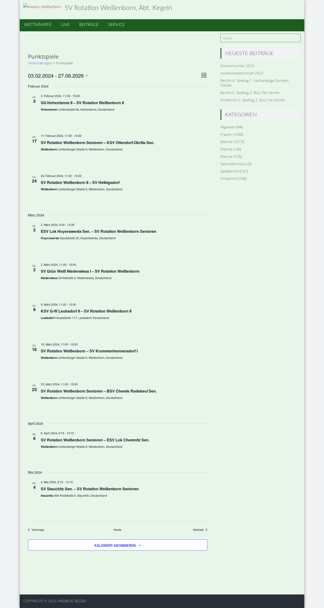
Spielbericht (229, 171)
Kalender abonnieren (115, 545)
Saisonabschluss (233, 163)
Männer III (228, 156)
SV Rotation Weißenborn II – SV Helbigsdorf (80, 182)
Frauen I (227, 134)
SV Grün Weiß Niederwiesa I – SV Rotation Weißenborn (90, 271)
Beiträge (89, 25)
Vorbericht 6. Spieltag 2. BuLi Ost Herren (252, 100)
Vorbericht (228, 178)
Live (65, 25)
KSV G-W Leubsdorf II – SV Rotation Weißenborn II (86, 311)
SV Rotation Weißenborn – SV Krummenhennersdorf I (89, 351)
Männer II (228, 149)
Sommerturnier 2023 (237, 65)
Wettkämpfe (38, 25)
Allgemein (228, 127)
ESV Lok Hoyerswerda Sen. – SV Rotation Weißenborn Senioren (98, 231)
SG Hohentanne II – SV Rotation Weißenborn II (82, 102)
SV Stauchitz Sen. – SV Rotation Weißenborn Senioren (90, 488)
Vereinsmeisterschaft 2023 (241, 73)
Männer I (227, 141)
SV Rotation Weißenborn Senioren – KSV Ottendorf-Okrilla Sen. (97, 142)
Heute (117, 530)
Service (116, 25)
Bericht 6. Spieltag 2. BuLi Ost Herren (249, 92)
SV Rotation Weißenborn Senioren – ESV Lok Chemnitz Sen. (95, 440)
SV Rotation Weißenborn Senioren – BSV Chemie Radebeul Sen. (99, 391)
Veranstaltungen (40, 63)
